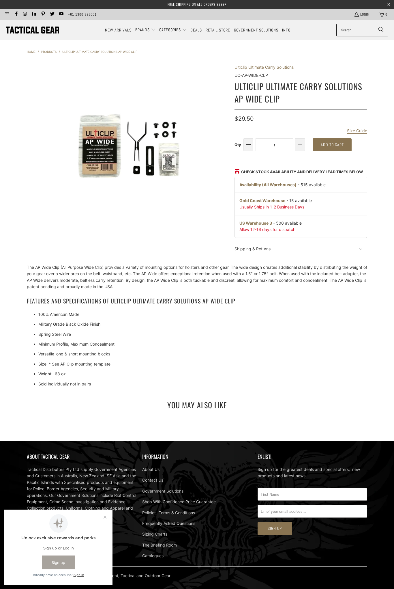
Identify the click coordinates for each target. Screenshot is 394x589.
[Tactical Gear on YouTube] (61, 14)
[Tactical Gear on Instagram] (24, 14)
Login (364, 14)
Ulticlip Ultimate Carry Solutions (264, 67)
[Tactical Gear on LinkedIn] (33, 14)
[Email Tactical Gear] (6, 14)
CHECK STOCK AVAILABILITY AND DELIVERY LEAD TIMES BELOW (302, 171)
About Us (151, 469)
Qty (237, 144)
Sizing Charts (154, 534)
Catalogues (153, 555)
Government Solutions (162, 491)
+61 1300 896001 (82, 14)
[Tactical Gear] (32, 30)
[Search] (381, 30)
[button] (145, 30)
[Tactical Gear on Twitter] (51, 14)
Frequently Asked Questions (168, 523)
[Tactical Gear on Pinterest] (42, 14)
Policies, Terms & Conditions (168, 512)
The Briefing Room (159, 545)
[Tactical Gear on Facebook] (15, 14)
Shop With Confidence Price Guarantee (179, 501)
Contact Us (152, 480)
